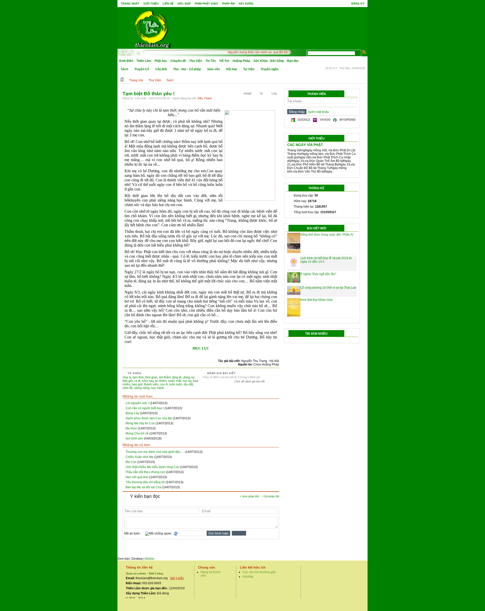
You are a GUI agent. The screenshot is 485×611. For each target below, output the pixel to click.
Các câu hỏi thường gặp (259, 572)
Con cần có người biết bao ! (145, 408)
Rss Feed (364, 52)
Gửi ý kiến (177, 578)
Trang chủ (136, 80)
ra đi (137, 381)
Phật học (161, 61)
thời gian (151, 377)
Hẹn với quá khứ (137, 477)
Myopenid (348, 119)
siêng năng (142, 388)
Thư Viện (195, 61)
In (261, 93)
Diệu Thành (205, 98)
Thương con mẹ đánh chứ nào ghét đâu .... (155, 452)
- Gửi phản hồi (270, 496)
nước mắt (174, 381)
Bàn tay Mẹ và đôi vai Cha (143, 487)
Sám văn (213, 69)
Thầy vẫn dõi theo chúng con (145, 472)
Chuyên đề (178, 61)
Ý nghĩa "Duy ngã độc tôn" (318, 274)
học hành (157, 388)
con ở (164, 384)
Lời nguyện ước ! (137, 403)
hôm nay (148, 381)
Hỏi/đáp (248, 576)
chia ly (127, 377)
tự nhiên (160, 381)
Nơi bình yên (134, 438)
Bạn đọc (293, 61)
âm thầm (165, 377)
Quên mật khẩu (317, 112)
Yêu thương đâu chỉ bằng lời (145, 482)
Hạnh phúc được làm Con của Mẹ (149, 418)
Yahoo (325, 119)
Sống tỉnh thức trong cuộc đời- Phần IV (326, 234)
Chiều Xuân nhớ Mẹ (139, 457)
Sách (124, 69)
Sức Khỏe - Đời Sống (268, 61)
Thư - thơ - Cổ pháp (187, 69)
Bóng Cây (132, 413)
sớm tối (128, 388)
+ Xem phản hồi (249, 496)
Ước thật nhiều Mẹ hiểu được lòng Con (152, 467)
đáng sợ (189, 377)
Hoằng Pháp (241, 61)
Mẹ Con (131, 462)
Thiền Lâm (143, 61)
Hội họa (231, 69)
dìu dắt (188, 384)
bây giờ (128, 381)
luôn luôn (175, 384)
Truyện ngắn (269, 69)
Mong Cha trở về (137, 433)
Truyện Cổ (141, 69)
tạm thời (138, 377)
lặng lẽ (177, 377)
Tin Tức (210, 61)
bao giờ (137, 384)
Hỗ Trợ (224, 61)
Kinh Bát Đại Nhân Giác (316, 300)
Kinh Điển (126, 61)
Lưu (274, 93)
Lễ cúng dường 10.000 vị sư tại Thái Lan (328, 287)
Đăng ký (357, 3)
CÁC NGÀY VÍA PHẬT (305, 145)
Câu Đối (161, 69)
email (247, 93)
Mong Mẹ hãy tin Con (140, 423)
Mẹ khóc (131, 428)
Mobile (149, 558)
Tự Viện (248, 69)
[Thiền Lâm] (151, 27)
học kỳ (187, 381)
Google (304, 119)
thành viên (151, 384)
